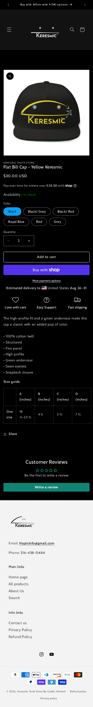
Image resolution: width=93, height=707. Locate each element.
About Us (16, 591)
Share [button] (13, 434)
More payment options (46, 280)
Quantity (9, 232)
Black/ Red (66, 211)
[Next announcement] (85, 5)
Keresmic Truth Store (30, 691)
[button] (9, 30)
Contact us (18, 623)
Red (39, 222)
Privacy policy (48, 698)
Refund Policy (20, 637)
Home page (18, 577)
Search (14, 598)
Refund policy (78, 691)
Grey (57, 222)
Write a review (46, 487)
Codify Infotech (56, 691)
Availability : (13, 194)
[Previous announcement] (8, 5)
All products (19, 584)
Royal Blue (16, 222)
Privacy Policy (20, 630)
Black (12, 211)
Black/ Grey (37, 211)
